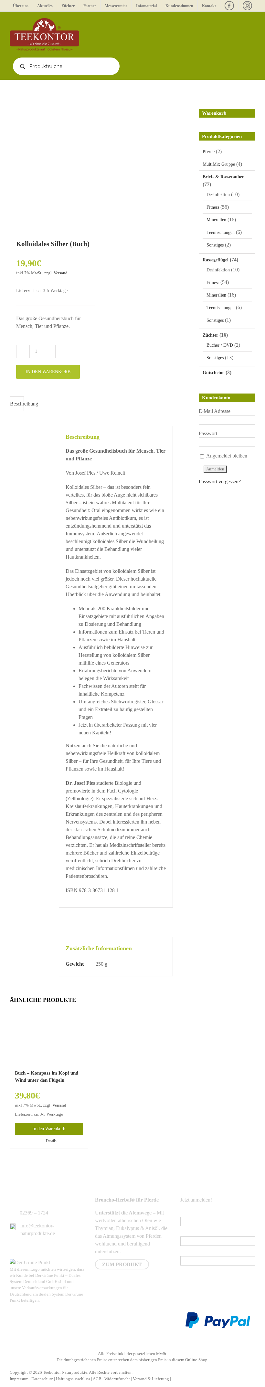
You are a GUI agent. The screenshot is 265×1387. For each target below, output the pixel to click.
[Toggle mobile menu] (252, 21)
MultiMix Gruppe (219, 164)
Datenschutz (42, 1378)
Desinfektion (218, 194)
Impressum (19, 1378)
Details (51, 1141)
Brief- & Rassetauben (224, 176)
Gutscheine (213, 372)
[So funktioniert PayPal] (218, 1316)
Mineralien (216, 219)
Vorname (189, 1232)
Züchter (210, 335)
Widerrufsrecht (117, 1378)
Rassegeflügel (215, 259)
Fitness (213, 207)
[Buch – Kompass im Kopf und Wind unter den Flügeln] (49, 1037)
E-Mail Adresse (214, 411)
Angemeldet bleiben (226, 455)
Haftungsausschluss (73, 1378)
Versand (61, 273)
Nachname (191, 1252)
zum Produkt (122, 1264)
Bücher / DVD (220, 345)
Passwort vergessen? (220, 481)
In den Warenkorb (48, 371)
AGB (97, 1378)
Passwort (208, 433)
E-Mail (188, 1212)
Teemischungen (221, 232)
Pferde (209, 151)
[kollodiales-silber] (65, 162)
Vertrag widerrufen (195, 1378)
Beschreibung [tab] (17, 403)
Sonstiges (215, 245)
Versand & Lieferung (151, 1378)
